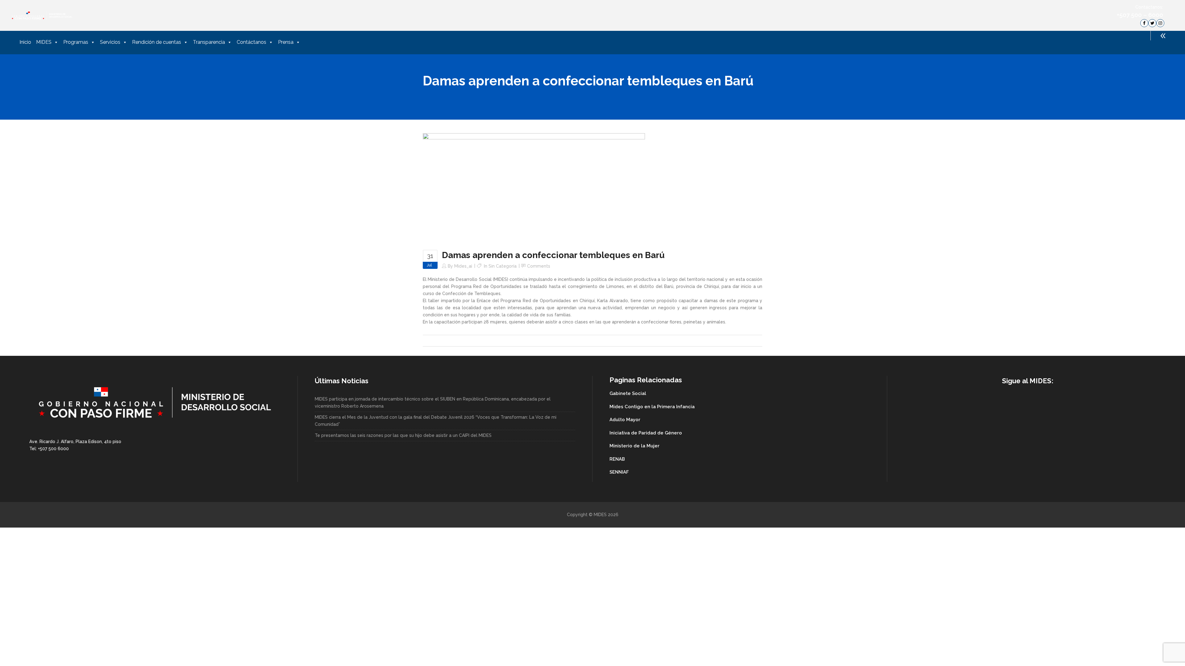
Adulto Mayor (624, 419)
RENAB (617, 459)
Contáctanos (251, 42)
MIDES (44, 42)
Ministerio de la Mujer (634, 446)
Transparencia (209, 42)
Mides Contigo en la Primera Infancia (652, 406)
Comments (538, 266)
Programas (75, 42)
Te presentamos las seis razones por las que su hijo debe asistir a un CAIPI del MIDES (403, 435)
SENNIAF (619, 472)
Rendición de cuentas (156, 42)
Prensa (285, 42)
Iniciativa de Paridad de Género (645, 433)
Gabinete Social (627, 393)
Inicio (25, 42)
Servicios (110, 42)
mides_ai (463, 266)
